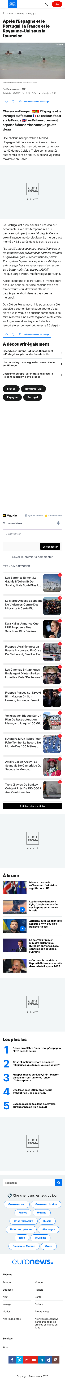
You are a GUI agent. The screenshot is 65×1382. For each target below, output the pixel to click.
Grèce (48, 1246)
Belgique (32, 14)
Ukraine (41, 1212)
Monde (20, 14)
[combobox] (32, 1182)
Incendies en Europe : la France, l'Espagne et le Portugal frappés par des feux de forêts (28, 352)
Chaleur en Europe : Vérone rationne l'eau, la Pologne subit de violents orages (28, 375)
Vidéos (6, 1311)
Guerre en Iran (16, 1204)
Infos (11, 14)
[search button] (58, 1182)
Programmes (42, 1311)
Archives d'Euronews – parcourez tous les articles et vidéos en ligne (47, 1323)
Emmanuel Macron (24, 1246)
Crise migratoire (23, 1220)
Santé (38, 1296)
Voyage (7, 1304)
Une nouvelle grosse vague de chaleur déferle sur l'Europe (29, 364)
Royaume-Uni (33, 388)
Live (57, 4)
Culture (39, 1304)
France (11, 388)
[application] (32, 61)
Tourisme (40, 1237)
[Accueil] (4, 13)
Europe (7, 1282)
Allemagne (48, 1229)
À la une (11, 875)
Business (8, 1289)
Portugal (33, 397)
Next (5, 1296)
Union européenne (21, 1229)
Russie (47, 1220)
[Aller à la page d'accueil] (12, 4)
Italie (22, 1237)
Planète (39, 1289)
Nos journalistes (12, 1318)
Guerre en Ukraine (46, 1204)
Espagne (12, 397)
